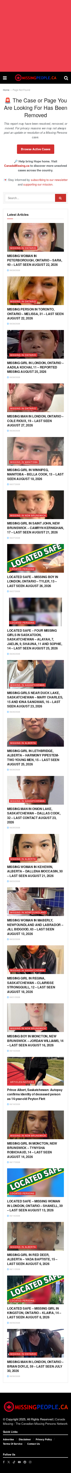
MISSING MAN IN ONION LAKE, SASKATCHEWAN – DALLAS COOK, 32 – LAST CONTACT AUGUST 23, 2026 (33, 815)
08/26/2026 (14, 653)
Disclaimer (25, 1439)
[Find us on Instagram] (30, 1462)
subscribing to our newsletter (49, 180)
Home (6, 89)
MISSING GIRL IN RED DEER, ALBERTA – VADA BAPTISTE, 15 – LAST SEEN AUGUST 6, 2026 (32, 1259)
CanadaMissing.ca (16, 165)
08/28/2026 (14, 270)
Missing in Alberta (23, 742)
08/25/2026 (14, 827)
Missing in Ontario (23, 247)
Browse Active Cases (35, 149)
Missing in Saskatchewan (27, 684)
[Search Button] (66, 78)
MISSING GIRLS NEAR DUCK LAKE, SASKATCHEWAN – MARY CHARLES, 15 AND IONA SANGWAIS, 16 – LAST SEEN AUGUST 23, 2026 (35, 699)
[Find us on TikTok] (14, 1462)
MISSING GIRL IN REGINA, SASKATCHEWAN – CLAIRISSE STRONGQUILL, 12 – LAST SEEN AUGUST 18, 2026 (31, 985)
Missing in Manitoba (24, 462)
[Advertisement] (35, 36)
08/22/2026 (14, 939)
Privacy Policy (44, 1439)
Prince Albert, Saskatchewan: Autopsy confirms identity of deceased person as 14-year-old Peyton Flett (34, 1094)
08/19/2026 (14, 1050)
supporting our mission (37, 184)
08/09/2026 (14, 1322)
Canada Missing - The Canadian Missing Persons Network (35, 1421)
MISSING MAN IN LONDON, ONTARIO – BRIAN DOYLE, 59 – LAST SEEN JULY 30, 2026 (35, 1366)
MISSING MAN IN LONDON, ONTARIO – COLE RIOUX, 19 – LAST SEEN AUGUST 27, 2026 (35, 420)
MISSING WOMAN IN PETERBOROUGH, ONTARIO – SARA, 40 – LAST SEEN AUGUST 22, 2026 (34, 260)
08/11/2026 (14, 1269)
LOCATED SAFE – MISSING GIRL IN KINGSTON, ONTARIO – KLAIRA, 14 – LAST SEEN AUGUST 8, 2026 (34, 1313)
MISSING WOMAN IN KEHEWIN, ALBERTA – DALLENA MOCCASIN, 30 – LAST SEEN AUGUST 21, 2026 (35, 871)
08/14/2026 (14, 1215)
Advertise (8, 1439)
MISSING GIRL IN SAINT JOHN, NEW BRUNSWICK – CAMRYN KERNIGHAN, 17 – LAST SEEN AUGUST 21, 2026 (35, 527)
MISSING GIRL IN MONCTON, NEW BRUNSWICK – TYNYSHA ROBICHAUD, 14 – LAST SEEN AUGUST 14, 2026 (32, 1150)
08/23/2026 (14, 881)
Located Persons (22, 569)
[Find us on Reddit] (24, 1462)
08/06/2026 (14, 1376)
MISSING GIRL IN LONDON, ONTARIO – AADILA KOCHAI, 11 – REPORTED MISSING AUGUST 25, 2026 (35, 367)
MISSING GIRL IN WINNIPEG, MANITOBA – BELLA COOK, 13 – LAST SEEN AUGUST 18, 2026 (35, 474)
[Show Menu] (5, 78)
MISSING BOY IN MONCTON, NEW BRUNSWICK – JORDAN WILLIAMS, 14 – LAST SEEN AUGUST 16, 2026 (35, 1040)
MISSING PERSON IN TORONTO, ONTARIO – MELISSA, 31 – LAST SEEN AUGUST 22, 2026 (35, 313)
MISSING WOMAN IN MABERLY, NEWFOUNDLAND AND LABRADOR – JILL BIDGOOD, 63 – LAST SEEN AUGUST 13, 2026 (35, 927)
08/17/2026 (14, 1162)
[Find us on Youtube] (19, 1462)
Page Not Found (21, 89)
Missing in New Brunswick (28, 515)
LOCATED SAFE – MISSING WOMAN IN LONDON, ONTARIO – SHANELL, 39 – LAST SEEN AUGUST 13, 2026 (35, 1205)
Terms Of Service (12, 1444)
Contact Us (33, 1444)
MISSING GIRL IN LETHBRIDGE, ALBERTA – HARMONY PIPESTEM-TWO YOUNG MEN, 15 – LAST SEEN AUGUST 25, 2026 (33, 757)
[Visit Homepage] (35, 78)
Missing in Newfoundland (28, 912)
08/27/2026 (14, 484)
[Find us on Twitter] (8, 1462)
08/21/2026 (14, 997)
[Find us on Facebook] (4, 1462)
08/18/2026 (14, 1104)
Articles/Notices (22, 1081)
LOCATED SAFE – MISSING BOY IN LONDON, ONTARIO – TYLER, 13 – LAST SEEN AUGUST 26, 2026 (32, 581)
